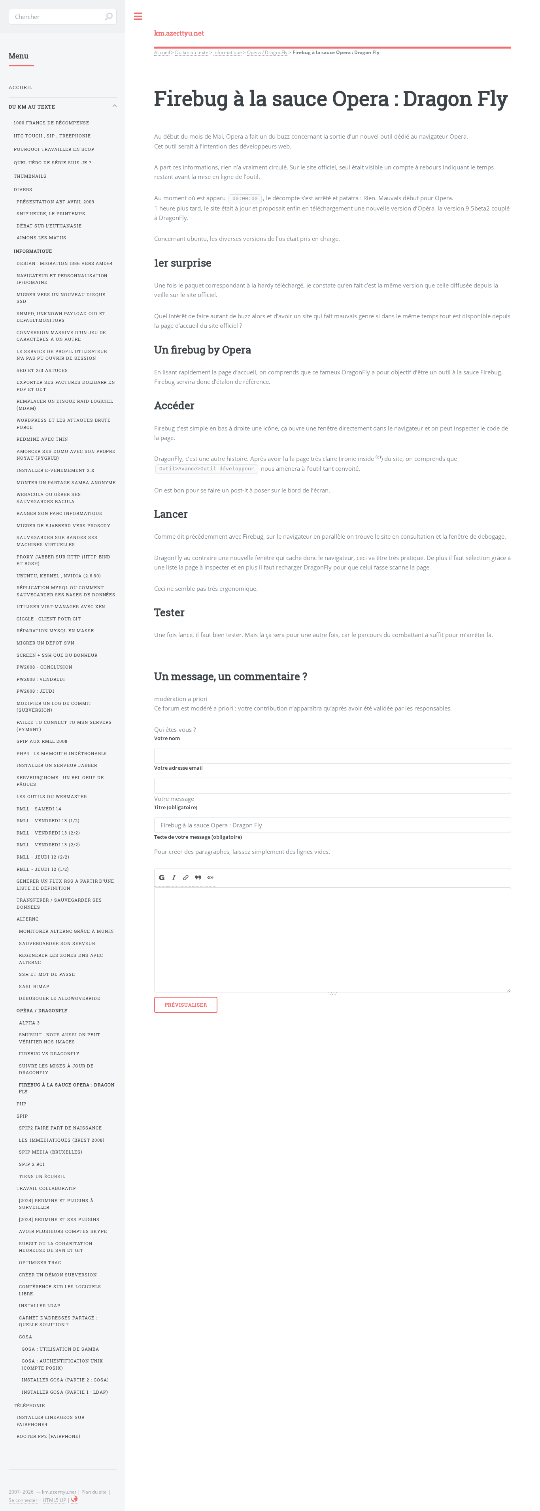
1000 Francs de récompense (51, 123)
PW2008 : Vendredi (41, 679)
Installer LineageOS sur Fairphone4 (51, 1421)
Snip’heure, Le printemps (51, 213)
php (21, 1104)
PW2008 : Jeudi (36, 691)
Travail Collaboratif (46, 1188)
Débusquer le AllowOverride (59, 998)
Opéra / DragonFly (267, 52)
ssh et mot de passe (47, 974)
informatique (227, 52)
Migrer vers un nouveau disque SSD (61, 298)
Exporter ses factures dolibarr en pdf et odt (66, 386)
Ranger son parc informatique (59, 513)
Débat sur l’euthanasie (49, 226)
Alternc (28, 919)
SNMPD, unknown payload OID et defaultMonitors (61, 317)
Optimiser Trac (40, 1262)
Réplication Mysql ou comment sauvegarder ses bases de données (66, 591)
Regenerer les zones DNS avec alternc (61, 959)
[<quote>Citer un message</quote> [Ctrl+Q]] (198, 877)
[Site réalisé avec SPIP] (74, 1500)
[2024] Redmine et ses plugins (59, 1219)
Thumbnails (30, 176)
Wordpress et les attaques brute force (64, 423)
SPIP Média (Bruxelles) (51, 1152)
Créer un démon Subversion (58, 1275)
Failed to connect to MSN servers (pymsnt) (64, 726)
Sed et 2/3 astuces (42, 370)
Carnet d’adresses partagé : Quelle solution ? (58, 1321)
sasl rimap (34, 986)
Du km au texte (191, 52)
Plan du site (94, 1491)
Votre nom (167, 738)
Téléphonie (29, 1405)
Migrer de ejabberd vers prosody (64, 525)
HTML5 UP (54, 1500)
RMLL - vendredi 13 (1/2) (48, 820)
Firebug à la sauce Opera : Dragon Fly (67, 1088)
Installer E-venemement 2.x (56, 470)
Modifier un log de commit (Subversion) (54, 707)
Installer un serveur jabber (57, 765)
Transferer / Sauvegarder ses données (59, 903)
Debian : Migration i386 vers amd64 (65, 263)
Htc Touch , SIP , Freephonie (52, 136)
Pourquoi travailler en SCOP (54, 149)
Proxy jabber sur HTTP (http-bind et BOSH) (64, 560)
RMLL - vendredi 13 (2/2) (48, 833)
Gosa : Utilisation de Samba (60, 1349)
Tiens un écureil (42, 1176)
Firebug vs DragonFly (49, 1053)
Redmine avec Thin (42, 439)
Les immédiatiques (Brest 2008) (62, 1140)
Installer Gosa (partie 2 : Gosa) (65, 1380)
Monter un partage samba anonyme (66, 482)
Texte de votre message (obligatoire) (198, 836)
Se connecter (23, 1500)
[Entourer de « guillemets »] (210, 877)
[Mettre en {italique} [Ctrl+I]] (174, 877)
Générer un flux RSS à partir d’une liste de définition (66, 884)
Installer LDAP (39, 1305)
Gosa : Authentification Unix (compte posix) (62, 1364)
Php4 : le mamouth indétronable (62, 753)
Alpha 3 (29, 1023)
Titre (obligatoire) (175, 807)
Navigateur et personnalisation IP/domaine (62, 279)
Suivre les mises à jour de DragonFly (56, 1069)
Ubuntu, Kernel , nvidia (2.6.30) (59, 576)
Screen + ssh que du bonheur (57, 655)
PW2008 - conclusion (44, 667)
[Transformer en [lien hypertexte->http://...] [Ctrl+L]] (186, 877)
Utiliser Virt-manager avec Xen (61, 606)
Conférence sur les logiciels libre (60, 1290)
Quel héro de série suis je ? (52, 162)
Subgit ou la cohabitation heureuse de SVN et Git (56, 1247)
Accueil (162, 52)
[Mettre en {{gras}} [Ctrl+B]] (161, 877)
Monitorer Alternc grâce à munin (66, 931)
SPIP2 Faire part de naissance (60, 1128)
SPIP (22, 1116)
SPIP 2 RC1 (32, 1164)
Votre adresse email (178, 767)
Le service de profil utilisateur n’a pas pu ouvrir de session (62, 355)
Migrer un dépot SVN (45, 643)
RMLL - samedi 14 (39, 809)
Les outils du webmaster (52, 796)
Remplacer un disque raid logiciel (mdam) (65, 404)
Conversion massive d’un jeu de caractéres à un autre (61, 336)
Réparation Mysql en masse (55, 630)
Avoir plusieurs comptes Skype (63, 1231)
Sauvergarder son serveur (57, 943)
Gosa (25, 1337)
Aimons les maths (41, 238)
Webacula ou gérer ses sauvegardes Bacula (49, 498)
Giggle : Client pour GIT (49, 619)
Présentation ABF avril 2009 (55, 202)
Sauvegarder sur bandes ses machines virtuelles (57, 541)
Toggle (138, 16)
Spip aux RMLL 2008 (42, 741)
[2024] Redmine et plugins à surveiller (56, 1204)
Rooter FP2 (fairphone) (49, 1436)
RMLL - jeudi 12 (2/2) (43, 857)
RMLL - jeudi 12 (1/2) (43, 869)
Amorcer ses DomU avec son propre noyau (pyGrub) (66, 455)
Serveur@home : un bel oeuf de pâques (60, 781)
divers (23, 189)
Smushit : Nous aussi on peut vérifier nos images (59, 1038)
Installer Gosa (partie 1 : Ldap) (65, 1392)
